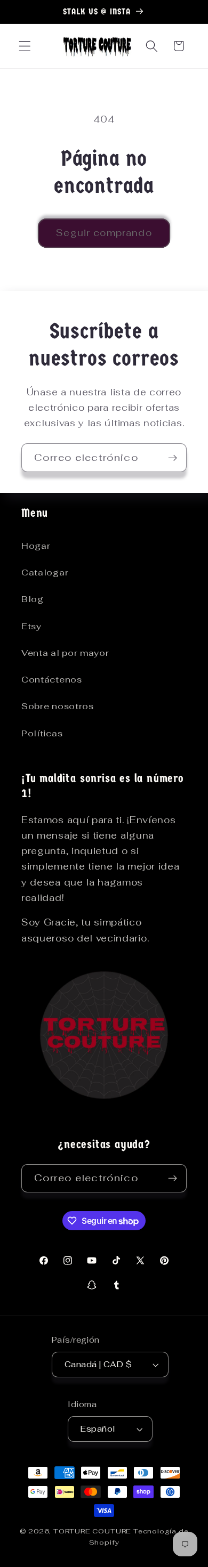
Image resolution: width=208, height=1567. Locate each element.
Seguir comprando (103, 233)
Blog (32, 599)
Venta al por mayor (65, 653)
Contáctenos (51, 679)
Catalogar (44, 572)
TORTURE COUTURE (93, 1531)
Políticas (41, 733)
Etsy (31, 626)
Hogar (35, 545)
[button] (24, 46)
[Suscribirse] (172, 457)
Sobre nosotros (57, 706)
